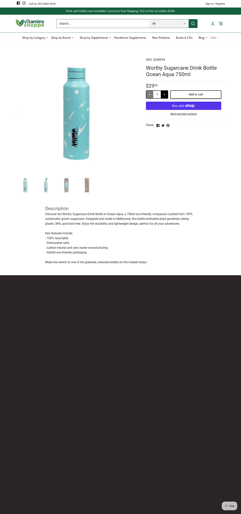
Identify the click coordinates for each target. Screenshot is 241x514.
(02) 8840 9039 (47, 3)
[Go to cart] (221, 23)
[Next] (131, 114)
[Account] (213, 23)
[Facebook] (18, 3)
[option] (76, 113)
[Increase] (164, 94)
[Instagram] (24, 3)
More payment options (183, 114)
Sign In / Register (215, 3)
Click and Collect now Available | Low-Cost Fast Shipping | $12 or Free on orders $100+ (120, 11)
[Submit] (193, 23)
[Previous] (21, 114)
